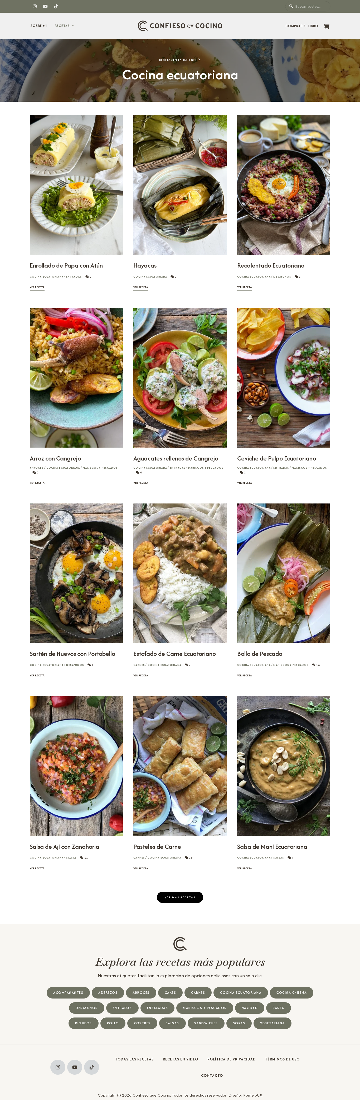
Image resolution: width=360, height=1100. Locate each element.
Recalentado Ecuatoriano (270, 265)
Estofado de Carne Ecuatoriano (174, 653)
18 (190, 858)
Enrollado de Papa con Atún (66, 265)
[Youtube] (74, 1067)
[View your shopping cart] (326, 27)
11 (86, 858)
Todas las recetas (134, 1059)
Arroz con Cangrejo (55, 458)
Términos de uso (282, 1059)
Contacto (212, 1075)
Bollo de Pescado (259, 653)
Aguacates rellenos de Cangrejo (175, 458)
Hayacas (145, 265)
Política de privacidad (231, 1059)
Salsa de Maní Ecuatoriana (272, 846)
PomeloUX (252, 1095)
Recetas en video (180, 1059)
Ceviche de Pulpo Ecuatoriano (276, 458)
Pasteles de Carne (157, 846)
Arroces (37, 468)
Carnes (139, 665)
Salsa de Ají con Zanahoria (64, 846)
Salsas (71, 858)
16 (317, 665)
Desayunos (282, 277)
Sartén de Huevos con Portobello (72, 653)
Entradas (74, 277)
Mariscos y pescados (100, 468)
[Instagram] (57, 1067)
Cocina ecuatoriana (47, 277)
